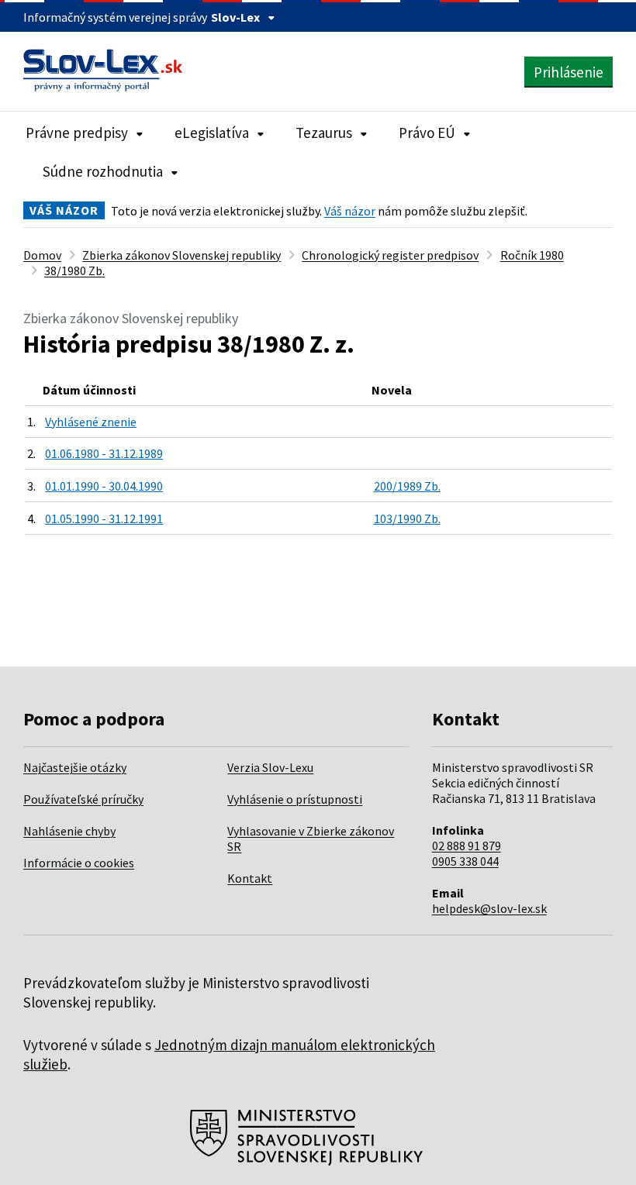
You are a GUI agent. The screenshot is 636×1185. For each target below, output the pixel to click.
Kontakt (249, 878)
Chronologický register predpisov (390, 255)
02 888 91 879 (466, 845)
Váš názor (349, 211)
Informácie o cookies (78, 862)
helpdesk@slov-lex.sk (489, 908)
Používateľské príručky (83, 799)
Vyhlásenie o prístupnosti (294, 799)
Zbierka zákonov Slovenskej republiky (181, 255)
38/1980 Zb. (74, 270)
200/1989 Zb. (407, 486)
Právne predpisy (77, 132)
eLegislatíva (212, 132)
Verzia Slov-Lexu (270, 767)
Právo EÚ (427, 132)
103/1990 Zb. (407, 518)
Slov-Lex (235, 17)
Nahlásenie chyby (69, 831)
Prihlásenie (568, 72)
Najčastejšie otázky (74, 767)
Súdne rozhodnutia (103, 171)
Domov (42, 255)
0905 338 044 (465, 861)
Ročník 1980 (532, 255)
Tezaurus (324, 132)
